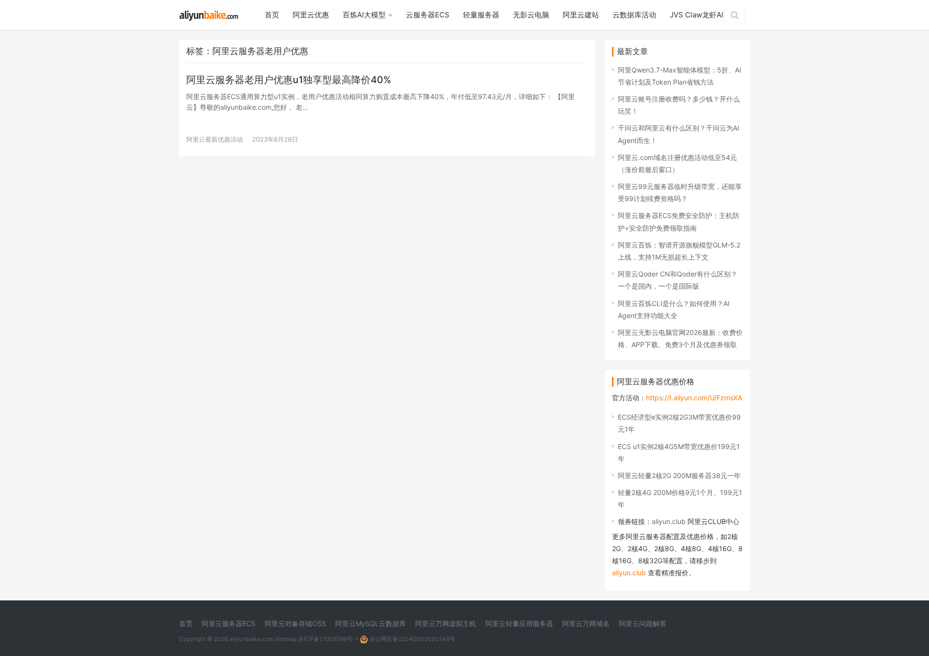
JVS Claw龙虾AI (696, 14)
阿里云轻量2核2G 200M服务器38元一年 (679, 475)
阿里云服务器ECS (228, 623)
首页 (272, 14)
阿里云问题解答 (642, 623)
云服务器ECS (428, 14)
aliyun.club (669, 521)
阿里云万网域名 (586, 623)
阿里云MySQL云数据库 (370, 623)
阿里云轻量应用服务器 (519, 623)
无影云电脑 (531, 14)
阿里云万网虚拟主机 (445, 623)
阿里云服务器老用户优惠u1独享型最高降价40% (288, 80)
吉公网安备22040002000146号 (411, 638)
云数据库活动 (634, 14)
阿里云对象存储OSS (295, 623)
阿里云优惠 (311, 14)
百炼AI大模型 (364, 14)
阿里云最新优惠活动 (214, 139)
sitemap (286, 638)
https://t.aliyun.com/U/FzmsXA (694, 398)
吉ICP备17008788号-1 (328, 638)
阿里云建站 (581, 14)
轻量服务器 (481, 14)
